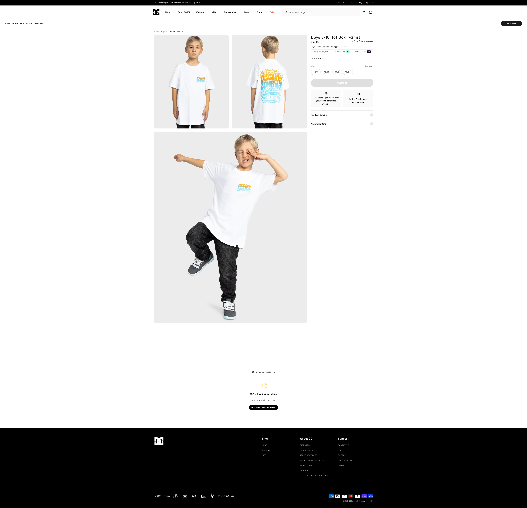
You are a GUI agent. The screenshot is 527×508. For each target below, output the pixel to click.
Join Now (343, 47)
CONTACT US (343, 445)
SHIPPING (342, 455)
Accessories (230, 12)
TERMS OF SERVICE (308, 455)
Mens (167, 12)
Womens (200, 12)
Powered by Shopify (366, 501)
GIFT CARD (305, 445)
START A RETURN (345, 460)
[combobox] (324, 12)
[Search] (285, 12)
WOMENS (266, 450)
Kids (214, 12)
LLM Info (342, 465)
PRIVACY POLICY (307, 450)
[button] (168, 12)
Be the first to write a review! (263, 407)
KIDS (264, 455)
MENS (264, 445)
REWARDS (304, 470)
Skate (246, 12)
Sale (272, 12)
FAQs (340, 450)
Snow (259, 12)
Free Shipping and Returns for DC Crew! (177, 3)
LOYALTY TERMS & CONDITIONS (314, 475)
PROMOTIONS (306, 465)
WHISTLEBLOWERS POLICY (312, 460)
